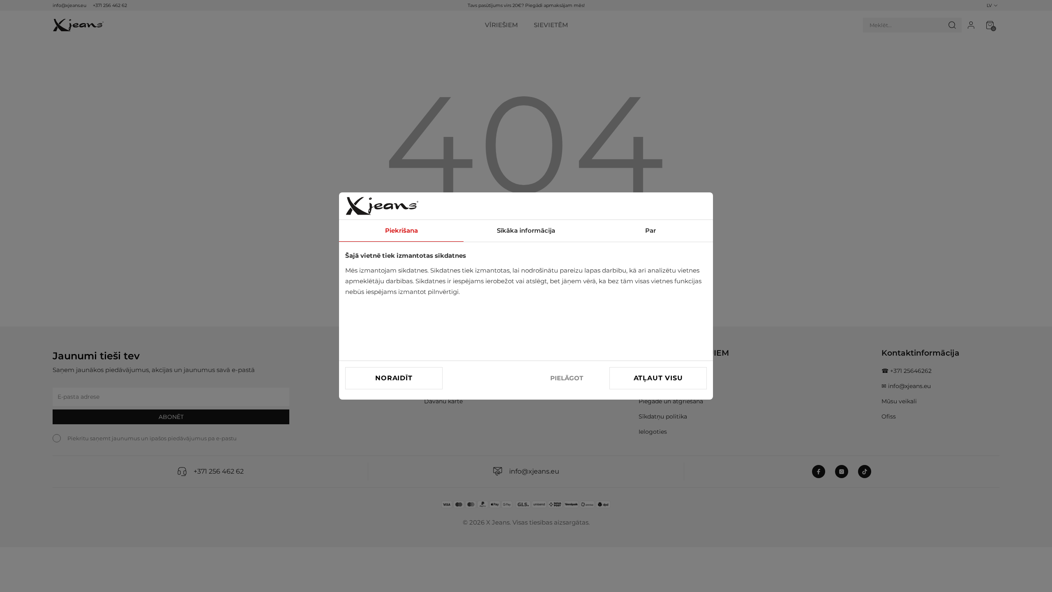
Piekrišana (401, 230)
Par (650, 230)
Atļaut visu (658, 378)
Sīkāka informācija (526, 230)
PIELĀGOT (566, 378)
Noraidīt (393, 378)
